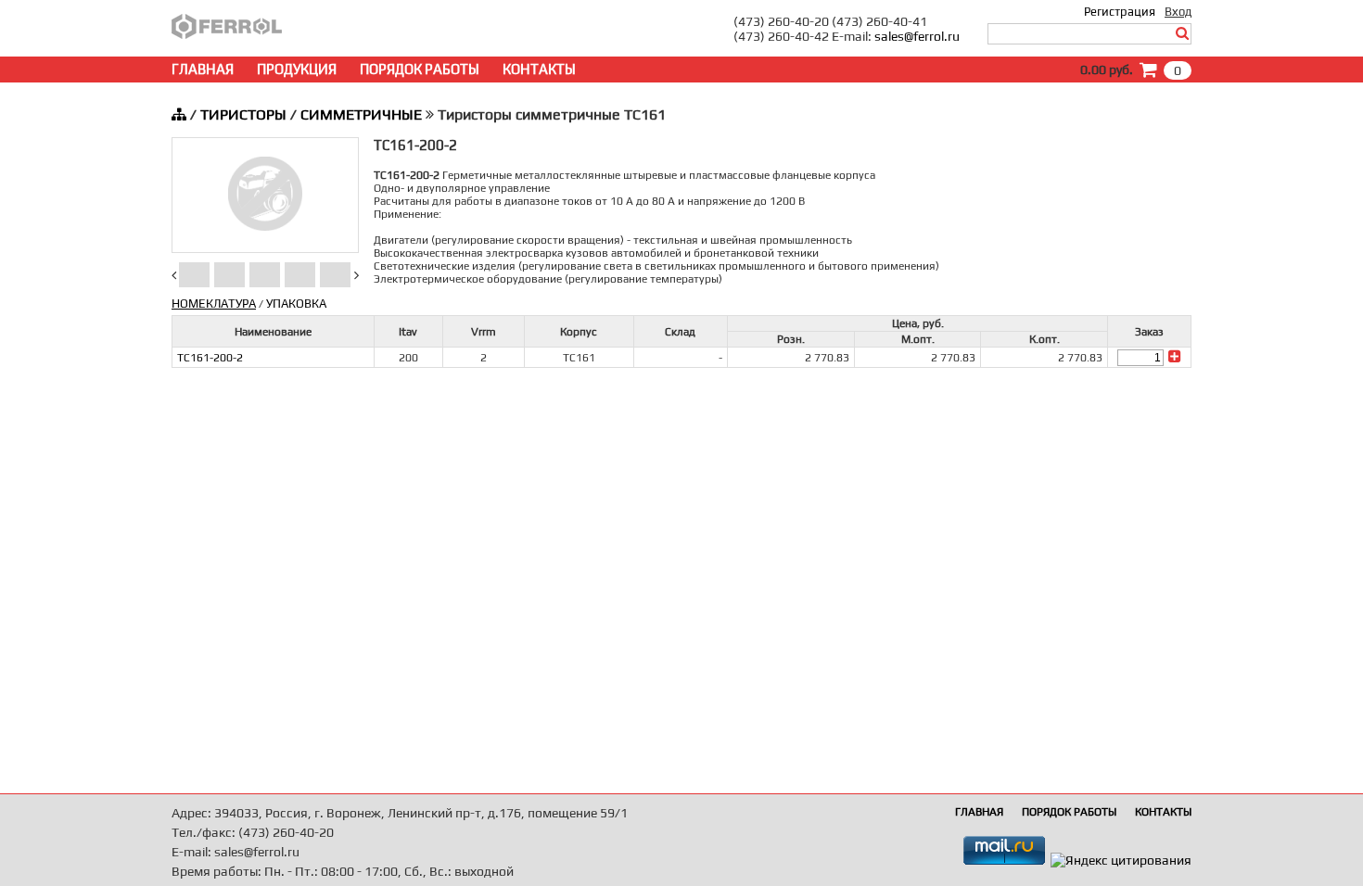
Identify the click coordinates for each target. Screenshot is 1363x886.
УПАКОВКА (296, 303)
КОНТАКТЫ (539, 69)
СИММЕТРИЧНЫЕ (361, 114)
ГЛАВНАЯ (203, 69)
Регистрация (1119, 12)
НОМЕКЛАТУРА (214, 303)
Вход (1178, 12)
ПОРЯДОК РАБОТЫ (419, 69)
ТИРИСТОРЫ (243, 114)
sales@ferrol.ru (917, 36)
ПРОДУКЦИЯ (297, 69)
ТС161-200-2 (210, 357)
